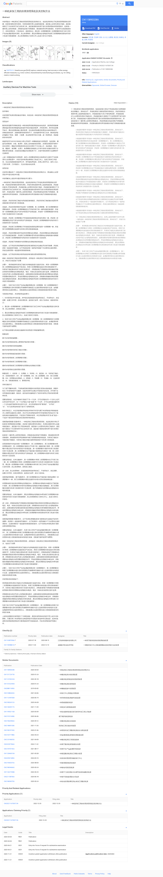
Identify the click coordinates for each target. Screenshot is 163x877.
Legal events (98, 80)
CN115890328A (9, 670)
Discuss (114, 85)
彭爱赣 (110, 37)
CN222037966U (9, 744)
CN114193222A (9, 679)
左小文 (105, 37)
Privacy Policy (99, 874)
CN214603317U (9, 707)
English (96, 34)
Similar (116, 28)
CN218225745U (9, 730)
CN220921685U (9, 758)
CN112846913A (9, 753)
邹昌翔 (90, 39)
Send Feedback (65, 874)
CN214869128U (9, 725)
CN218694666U (9, 767)
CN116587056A (9, 640)
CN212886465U (9, 693)
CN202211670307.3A (11, 803)
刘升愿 (91, 37)
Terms (90, 874)
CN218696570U (9, 781)
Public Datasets (79, 874)
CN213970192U (9, 749)
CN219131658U (9, 716)
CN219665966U (9, 721)
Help (109, 874)
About (54, 874)
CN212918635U (9, 739)
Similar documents (110, 80)
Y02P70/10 (10, 70)
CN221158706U (9, 777)
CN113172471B (9, 674)
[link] (38, 72)
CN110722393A (9, 684)
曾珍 (100, 37)
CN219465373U (9, 763)
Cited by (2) (89, 80)
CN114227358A (9, 772)
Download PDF (90, 28)
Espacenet (95, 85)
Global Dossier (105, 85)
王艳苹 (96, 37)
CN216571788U (9, 735)
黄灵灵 (116, 37)
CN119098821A (9, 645)
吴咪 (85, 39)
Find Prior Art (104, 28)
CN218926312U (9, 702)
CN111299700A (9, 698)
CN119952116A (9, 712)
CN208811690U (9, 688)
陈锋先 (121, 37)
